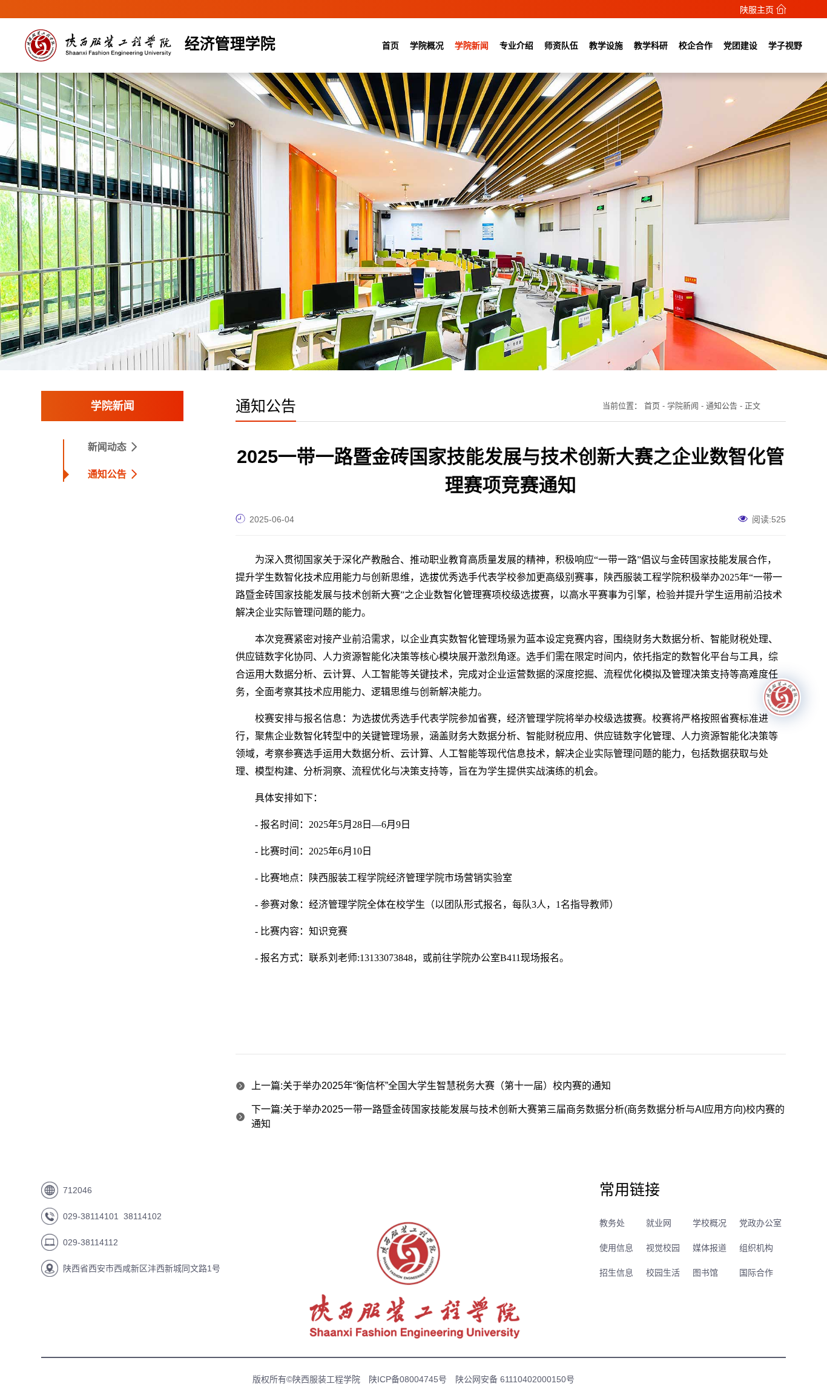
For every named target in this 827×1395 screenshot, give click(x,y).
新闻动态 (108, 447)
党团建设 (740, 45)
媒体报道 (710, 1248)
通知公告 (108, 474)
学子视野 (785, 45)
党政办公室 (760, 1223)
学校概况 (710, 1223)
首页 (390, 45)
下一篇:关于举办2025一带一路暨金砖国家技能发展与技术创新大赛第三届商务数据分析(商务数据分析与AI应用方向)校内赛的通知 (518, 1116)
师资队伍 (561, 45)
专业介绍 (516, 45)
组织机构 (756, 1248)
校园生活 (663, 1272)
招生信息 (616, 1272)
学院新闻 (472, 45)
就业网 (658, 1223)
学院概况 (427, 45)
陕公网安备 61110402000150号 (515, 1379)
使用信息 (616, 1248)
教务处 (612, 1223)
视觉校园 (663, 1248)
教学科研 (651, 45)
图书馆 (705, 1272)
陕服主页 (758, 10)
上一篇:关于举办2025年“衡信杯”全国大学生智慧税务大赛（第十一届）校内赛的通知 (431, 1085)
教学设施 (606, 45)
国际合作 (756, 1272)
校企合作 (696, 45)
